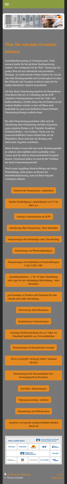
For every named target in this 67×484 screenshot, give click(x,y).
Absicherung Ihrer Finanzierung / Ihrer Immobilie (33, 227)
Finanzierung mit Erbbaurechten (33, 411)
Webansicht (57, 477)
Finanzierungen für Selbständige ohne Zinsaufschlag (33, 239)
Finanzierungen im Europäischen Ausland (33, 347)
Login (60, 474)
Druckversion (14, 474)
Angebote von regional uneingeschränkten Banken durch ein (33, 424)
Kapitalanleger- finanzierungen (33, 321)
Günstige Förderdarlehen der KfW (33, 216)
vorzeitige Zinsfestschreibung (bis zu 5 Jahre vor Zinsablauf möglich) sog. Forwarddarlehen (33, 334)
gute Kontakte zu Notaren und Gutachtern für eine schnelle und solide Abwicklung (32, 296)
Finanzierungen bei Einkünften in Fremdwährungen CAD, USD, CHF (33, 263)
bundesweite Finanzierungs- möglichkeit (33, 190)
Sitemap (27, 474)
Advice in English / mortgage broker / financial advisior (33, 360)
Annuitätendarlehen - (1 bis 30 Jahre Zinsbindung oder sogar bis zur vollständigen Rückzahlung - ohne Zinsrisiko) (33, 280)
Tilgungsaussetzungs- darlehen (33, 399)
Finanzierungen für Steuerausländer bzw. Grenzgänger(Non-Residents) (33, 375)
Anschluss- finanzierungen (33, 388)
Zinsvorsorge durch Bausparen (34, 309)
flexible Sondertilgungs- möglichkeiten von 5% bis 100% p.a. (33, 203)
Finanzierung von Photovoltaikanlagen (33, 250)
